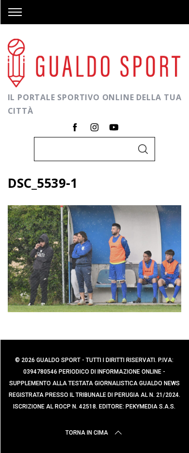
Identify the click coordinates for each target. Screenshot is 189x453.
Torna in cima (86, 432)
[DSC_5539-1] (95, 308)
